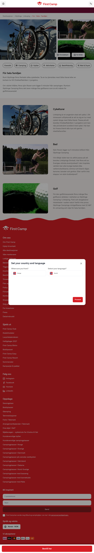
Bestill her (47, 549)
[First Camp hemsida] (47, 4)
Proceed (78, 299)
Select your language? (57, 269)
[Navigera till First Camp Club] (3, 3)
